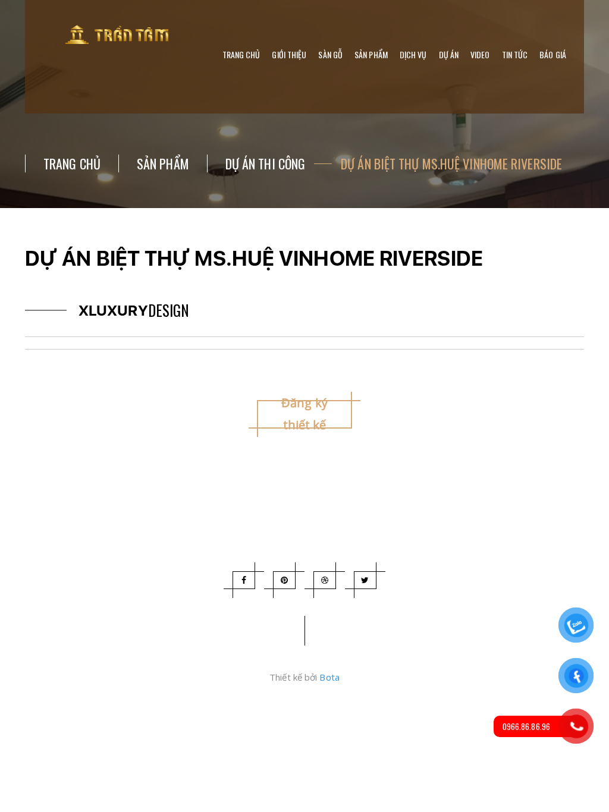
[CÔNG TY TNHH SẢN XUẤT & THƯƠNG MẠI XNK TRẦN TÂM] (120, 34)
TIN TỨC (515, 54)
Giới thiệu (289, 54)
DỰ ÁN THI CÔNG (265, 163)
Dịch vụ (413, 54)
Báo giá (552, 54)
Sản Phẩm (163, 163)
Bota (329, 677)
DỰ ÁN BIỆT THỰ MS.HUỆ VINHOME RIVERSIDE (451, 163)
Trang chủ (241, 54)
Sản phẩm (371, 54)
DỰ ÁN (449, 54)
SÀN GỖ (330, 54)
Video (480, 54)
